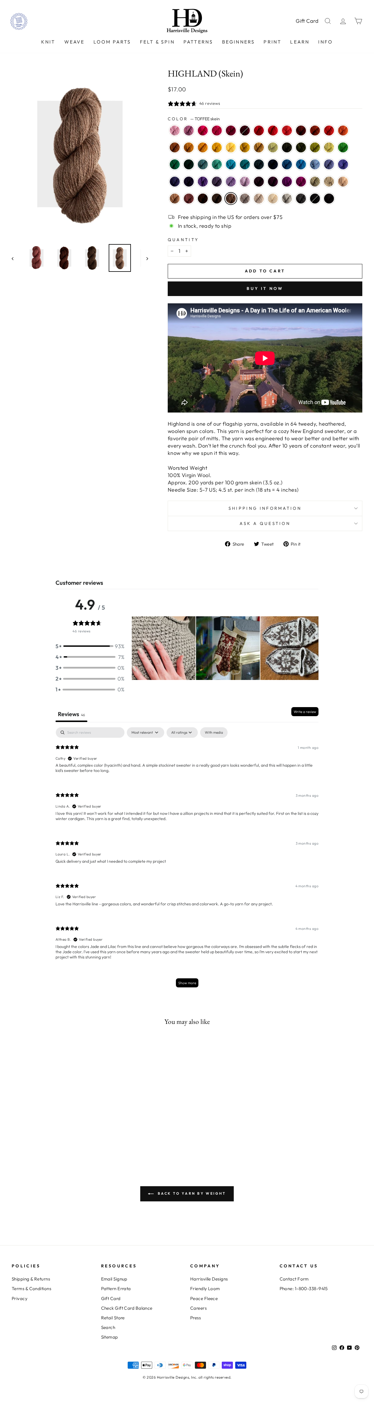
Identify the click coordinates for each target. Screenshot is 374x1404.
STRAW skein (259, 147)
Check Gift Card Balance (127, 1308)
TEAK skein (203, 198)
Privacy (19, 1298)
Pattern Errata (116, 1288)
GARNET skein (245, 130)
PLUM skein (287, 181)
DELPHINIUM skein (217, 181)
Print (272, 42)
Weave (74, 42)
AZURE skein (301, 164)
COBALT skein (287, 164)
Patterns (198, 42)
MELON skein (343, 130)
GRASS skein (315, 147)
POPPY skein (329, 130)
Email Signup (114, 1279)
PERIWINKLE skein (231, 181)
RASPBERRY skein (217, 130)
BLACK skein (329, 198)
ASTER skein (189, 130)
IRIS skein (343, 164)
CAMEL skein (175, 198)
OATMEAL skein (259, 198)
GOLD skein (203, 147)
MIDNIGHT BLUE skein (273, 164)
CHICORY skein (329, 164)
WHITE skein (273, 198)
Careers (198, 1308)
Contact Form (294, 1279)
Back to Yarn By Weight (191, 1193)
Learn (299, 42)
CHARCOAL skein (301, 198)
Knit (48, 42)
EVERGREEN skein (189, 164)
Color (194, 118)
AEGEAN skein (231, 164)
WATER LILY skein (175, 130)
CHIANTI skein (231, 130)
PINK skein (203, 130)
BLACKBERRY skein (259, 181)
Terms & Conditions (31, 1288)
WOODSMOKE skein (203, 164)
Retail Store (113, 1318)
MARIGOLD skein (217, 147)
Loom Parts (112, 42)
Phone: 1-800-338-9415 (304, 1288)
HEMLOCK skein (301, 147)
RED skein (259, 130)
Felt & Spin (157, 42)
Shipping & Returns (31, 1279)
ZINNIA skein (287, 130)
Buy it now (265, 288)
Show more (187, 983)
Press (195, 1318)
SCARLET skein (273, 130)
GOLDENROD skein (245, 147)
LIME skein (329, 147)
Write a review (305, 711)
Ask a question (265, 523)
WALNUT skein (217, 198)
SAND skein (343, 181)
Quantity (183, 239)
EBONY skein (315, 198)
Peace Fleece (204, 1298)
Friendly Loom (205, 1288)
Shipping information (265, 508)
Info (325, 42)
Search (108, 1327)
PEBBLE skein (329, 181)
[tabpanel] (187, 860)
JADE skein (315, 181)
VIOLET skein (203, 181)
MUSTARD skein (189, 147)
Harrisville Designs (209, 1279)
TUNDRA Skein (273, 147)
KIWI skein (343, 147)
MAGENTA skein (301, 181)
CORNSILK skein (231, 147)
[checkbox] (214, 732)
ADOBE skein (189, 198)
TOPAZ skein (315, 130)
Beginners (238, 42)
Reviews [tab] (71, 714)
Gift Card (307, 21)
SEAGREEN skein (217, 164)
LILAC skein (245, 181)
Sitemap (109, 1337)
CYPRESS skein (287, 147)
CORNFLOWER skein (315, 164)
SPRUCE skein (175, 164)
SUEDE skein (245, 198)
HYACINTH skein (175, 181)
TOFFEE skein (231, 198)
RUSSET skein (301, 130)
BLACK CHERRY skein (273, 181)
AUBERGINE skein (189, 181)
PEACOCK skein (245, 164)
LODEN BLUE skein (259, 164)
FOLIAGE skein (175, 147)
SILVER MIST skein (287, 198)
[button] (90, 646)
